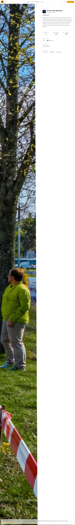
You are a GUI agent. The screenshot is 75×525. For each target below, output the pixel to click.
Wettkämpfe (37, 1)
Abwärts (67, 32)
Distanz (46, 32)
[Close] (72, 522)
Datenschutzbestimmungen (8, 522)
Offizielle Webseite (46, 46)
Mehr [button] (42, 1)
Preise (32, 1)
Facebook (46, 52)
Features (28, 1)
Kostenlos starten (70, 1)
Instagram (52, 52)
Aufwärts (57, 32)
